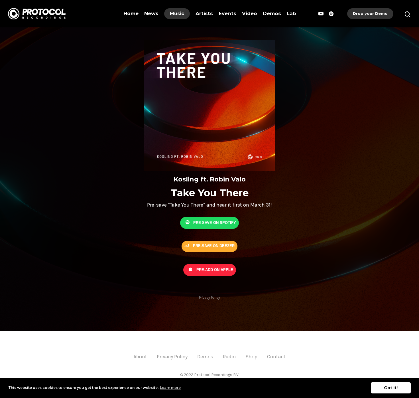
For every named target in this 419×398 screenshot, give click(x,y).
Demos (272, 13)
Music (177, 13)
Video (249, 13)
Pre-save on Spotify (214, 222)
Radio (229, 356)
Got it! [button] (391, 387)
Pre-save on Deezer (213, 246)
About (140, 356)
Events (227, 13)
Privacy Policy (209, 298)
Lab (291, 13)
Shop (251, 356)
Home (131, 13)
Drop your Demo (370, 13)
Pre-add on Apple (214, 269)
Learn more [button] (170, 387)
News (151, 13)
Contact (276, 356)
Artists (204, 13)
